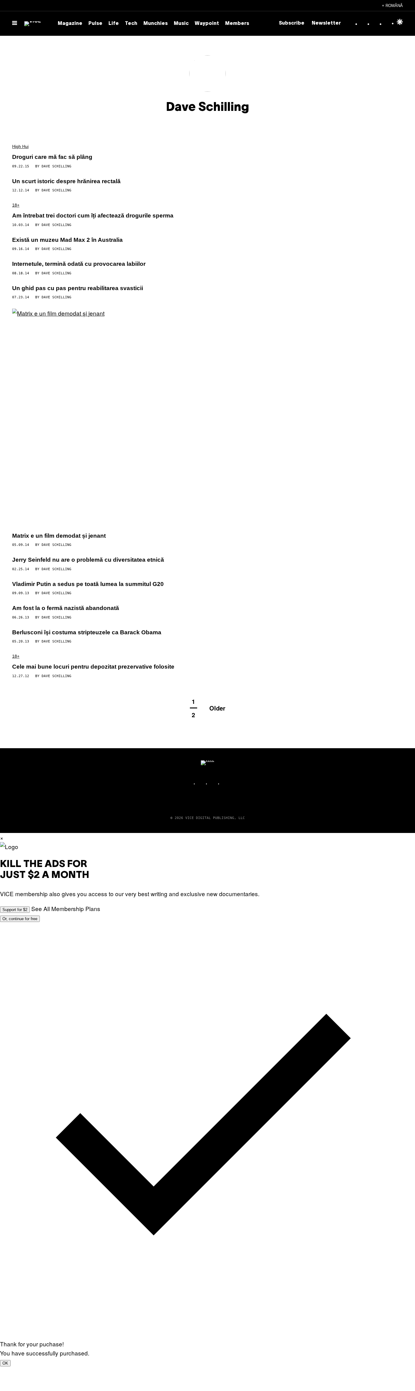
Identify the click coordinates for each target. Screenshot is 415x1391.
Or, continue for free (19, 918)
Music (181, 24)
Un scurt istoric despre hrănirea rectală (66, 181)
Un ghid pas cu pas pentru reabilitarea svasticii (77, 288)
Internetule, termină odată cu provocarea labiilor (79, 264)
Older (217, 708)
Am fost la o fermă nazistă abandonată (65, 608)
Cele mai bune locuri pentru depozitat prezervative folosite (93, 666)
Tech (131, 24)
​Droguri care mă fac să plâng (52, 157)
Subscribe (291, 23)
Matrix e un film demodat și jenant (59, 536)
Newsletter (326, 23)
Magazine (70, 24)
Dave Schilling (56, 166)
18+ (15, 205)
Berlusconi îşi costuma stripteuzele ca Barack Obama (86, 632)
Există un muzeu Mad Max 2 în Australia (67, 240)
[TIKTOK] (213, 784)
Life (113, 24)
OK (5, 1363)
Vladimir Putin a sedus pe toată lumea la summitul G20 (88, 584)
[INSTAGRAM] (201, 784)
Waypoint (207, 24)
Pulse (95, 24)
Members (237, 24)
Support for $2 (14, 909)
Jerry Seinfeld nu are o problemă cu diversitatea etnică (88, 560)
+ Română (392, 5)
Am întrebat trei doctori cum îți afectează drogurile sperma (92, 215)
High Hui (20, 146)
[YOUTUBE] (225, 784)
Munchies (155, 24)
